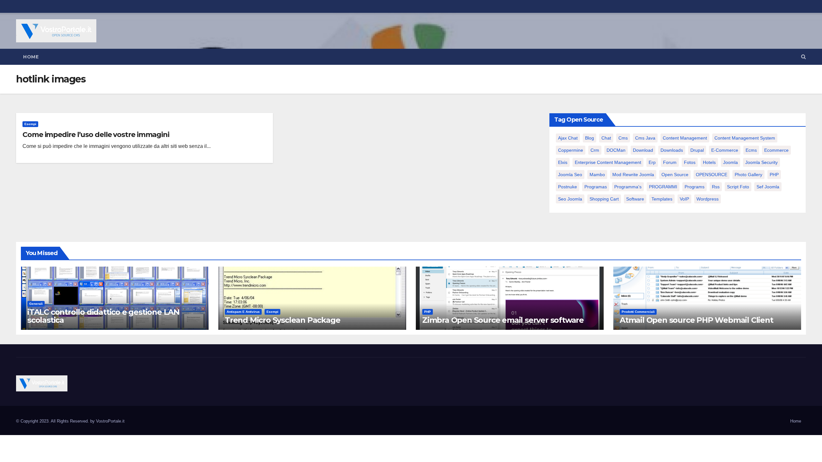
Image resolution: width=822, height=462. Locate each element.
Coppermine (570, 150)
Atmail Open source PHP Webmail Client (696, 320)
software (635, 198)
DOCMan (616, 150)
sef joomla (767, 186)
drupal (697, 150)
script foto (738, 186)
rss (716, 186)
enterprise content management (608, 162)
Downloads (671, 150)
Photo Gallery (748, 174)
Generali (36, 303)
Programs (694, 186)
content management (685, 138)
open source (674, 174)
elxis (562, 162)
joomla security (761, 162)
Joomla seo (570, 174)
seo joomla (570, 198)
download (643, 150)
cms (623, 138)
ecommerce (776, 150)
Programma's (628, 186)
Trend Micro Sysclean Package (282, 320)
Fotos (689, 162)
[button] (803, 56)
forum (670, 162)
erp (652, 162)
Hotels (709, 162)
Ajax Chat (568, 138)
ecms (751, 150)
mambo (597, 174)
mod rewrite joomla (633, 174)
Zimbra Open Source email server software (503, 320)
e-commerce (724, 150)
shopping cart (604, 198)
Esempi (30, 124)
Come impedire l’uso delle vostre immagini (95, 134)
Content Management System (744, 138)
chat (606, 138)
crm (594, 150)
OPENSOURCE (711, 174)
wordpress (707, 198)
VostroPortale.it (110, 421)
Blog (589, 138)
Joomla (730, 162)
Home (31, 57)
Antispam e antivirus (243, 311)
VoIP (684, 198)
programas (595, 186)
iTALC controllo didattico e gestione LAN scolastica (103, 316)
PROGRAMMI (663, 186)
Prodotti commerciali (638, 311)
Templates (661, 198)
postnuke (567, 186)
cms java (645, 138)
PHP (774, 174)
